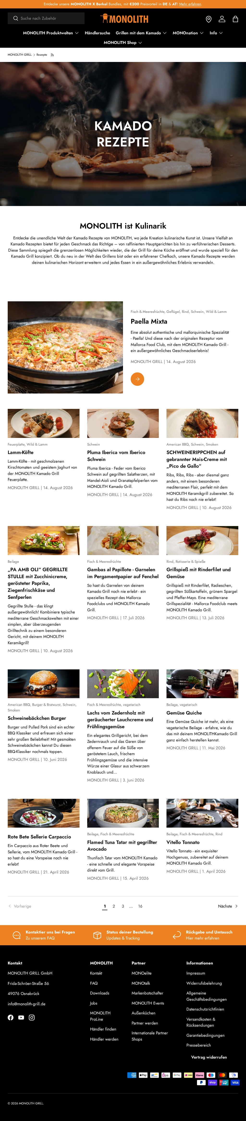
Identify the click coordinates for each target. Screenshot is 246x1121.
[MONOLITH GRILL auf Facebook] (10, 1017)
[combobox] (46, 18)
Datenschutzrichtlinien (205, 1009)
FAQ (94, 983)
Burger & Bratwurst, (47, 704)
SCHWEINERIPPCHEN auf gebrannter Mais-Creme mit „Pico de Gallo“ (196, 459)
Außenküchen (143, 1013)
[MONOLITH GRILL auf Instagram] (31, 1017)
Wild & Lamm (216, 311)
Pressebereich (198, 1045)
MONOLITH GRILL (20, 54)
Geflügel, (174, 311)
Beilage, (173, 704)
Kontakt (96, 973)
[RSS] (52, 55)
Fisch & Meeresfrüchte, (148, 311)
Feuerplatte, (17, 444)
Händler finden (103, 1029)
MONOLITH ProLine (100, 1016)
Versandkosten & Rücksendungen (200, 1022)
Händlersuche (97, 33)
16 (140, 906)
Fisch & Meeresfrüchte (104, 561)
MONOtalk (141, 983)
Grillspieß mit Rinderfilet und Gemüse (198, 573)
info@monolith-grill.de (26, 1004)
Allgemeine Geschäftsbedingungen (206, 996)
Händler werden (104, 1039)
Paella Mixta (149, 321)
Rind (218, 834)
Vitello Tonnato (183, 842)
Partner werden (145, 1023)
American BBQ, (178, 444)
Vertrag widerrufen (209, 1057)
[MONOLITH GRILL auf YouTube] (21, 1017)
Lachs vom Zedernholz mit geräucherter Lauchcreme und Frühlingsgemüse (120, 719)
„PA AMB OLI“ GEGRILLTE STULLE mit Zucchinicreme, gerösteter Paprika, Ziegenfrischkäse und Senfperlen (38, 583)
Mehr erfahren (190, 4)
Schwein (93, 444)
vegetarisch (132, 704)
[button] (235, 19)
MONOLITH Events (148, 1003)
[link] (54, 906)
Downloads (99, 993)
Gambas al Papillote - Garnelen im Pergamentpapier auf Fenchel (123, 573)
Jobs (93, 1003)
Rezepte (42, 54)
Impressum (195, 973)
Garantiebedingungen (205, 1035)
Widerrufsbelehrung (204, 983)
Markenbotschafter (147, 993)
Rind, (186, 311)
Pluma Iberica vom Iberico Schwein (116, 456)
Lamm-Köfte (20, 452)
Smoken (212, 444)
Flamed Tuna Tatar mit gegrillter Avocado (122, 846)
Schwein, (198, 311)
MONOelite (142, 973)
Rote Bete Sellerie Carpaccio (39, 836)
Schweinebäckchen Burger (37, 718)
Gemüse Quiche (184, 712)
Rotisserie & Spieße (190, 561)
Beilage (13, 561)
